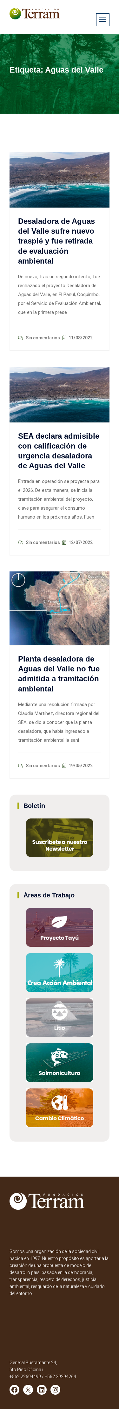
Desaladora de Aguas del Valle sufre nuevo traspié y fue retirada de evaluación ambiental (56, 241)
